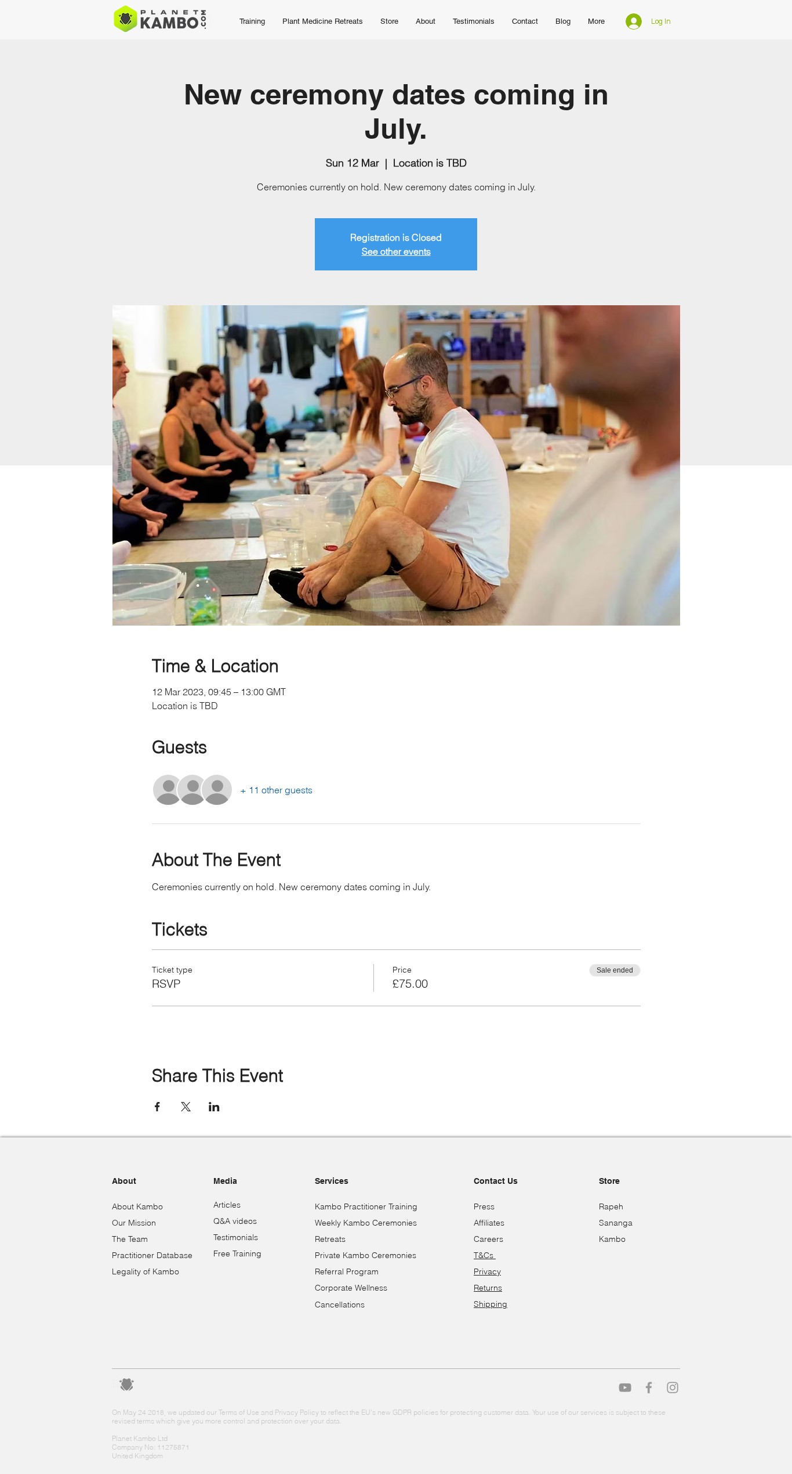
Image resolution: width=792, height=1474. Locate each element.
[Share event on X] (185, 1106)
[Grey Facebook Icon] (648, 1387)
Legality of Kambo (145, 1271)
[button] (425, 21)
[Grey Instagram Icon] (672, 1387)
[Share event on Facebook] (157, 1106)
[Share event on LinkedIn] (214, 1106)
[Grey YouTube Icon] (625, 1387)
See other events (396, 251)
